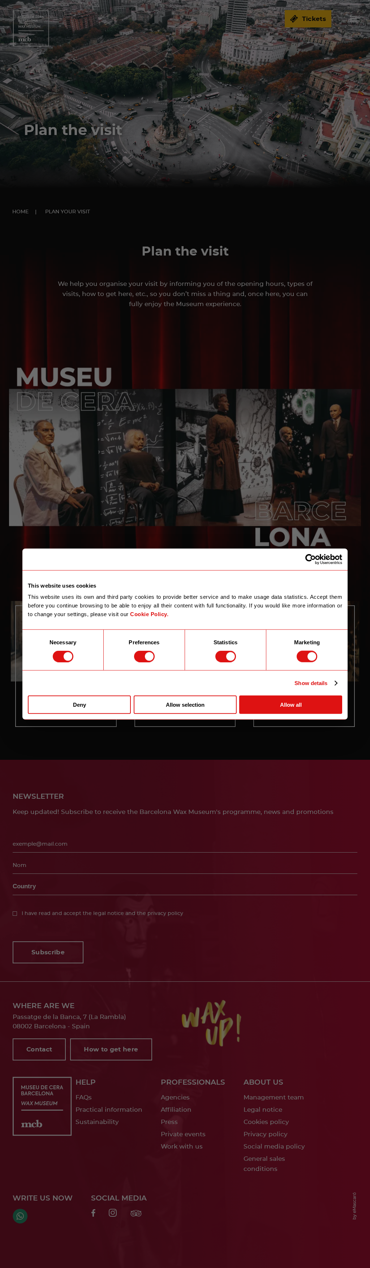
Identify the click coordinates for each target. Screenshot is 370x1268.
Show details (310, 683)
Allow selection (185, 705)
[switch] (144, 656)
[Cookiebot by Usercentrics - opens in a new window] (310, 559)
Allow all (291, 705)
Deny (79, 705)
